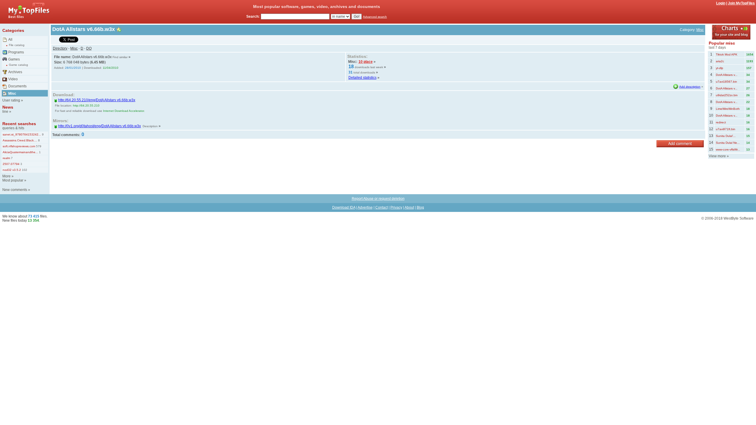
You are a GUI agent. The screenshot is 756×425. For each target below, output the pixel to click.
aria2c (720, 61)
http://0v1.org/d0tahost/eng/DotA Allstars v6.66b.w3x (99, 126)
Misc (12, 93)
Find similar (120, 57)
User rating (11, 100)
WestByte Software (739, 218)
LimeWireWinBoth (728, 108)
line (5, 111)
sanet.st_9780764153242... (22, 134)
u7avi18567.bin (726, 81)
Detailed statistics (362, 78)
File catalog (17, 45)
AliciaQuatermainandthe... (20, 152)
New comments (14, 190)
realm (6, 158)
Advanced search (375, 16)
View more (717, 156)
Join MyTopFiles (741, 3)
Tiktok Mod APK (726, 54)
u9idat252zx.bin (727, 95)
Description (150, 126)
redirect (721, 122)
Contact (381, 207)
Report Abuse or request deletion (378, 199)
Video (13, 79)
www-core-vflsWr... (728, 149)
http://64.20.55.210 (86, 105)
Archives (15, 72)
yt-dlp (719, 68)
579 (38, 146)
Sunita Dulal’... (726, 136)
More (6, 176)
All (10, 39)
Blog (420, 207)
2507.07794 (11, 164)
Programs (16, 52)
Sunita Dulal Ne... (728, 142)
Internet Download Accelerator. (124, 110)
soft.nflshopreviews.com (19, 146)
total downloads (364, 72)
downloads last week (369, 67)
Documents (17, 86)
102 (24, 169)
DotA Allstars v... (726, 74)
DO (89, 48)
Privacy (396, 207)
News (7, 107)
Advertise (365, 207)
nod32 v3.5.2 (12, 169)
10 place (366, 62)
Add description (689, 86)
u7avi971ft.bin (725, 129)
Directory (60, 48)
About (409, 207)
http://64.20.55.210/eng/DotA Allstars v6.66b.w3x (96, 100)
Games (14, 59)
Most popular (12, 180)
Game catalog (18, 64)
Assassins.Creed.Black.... (20, 140)
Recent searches (19, 123)
